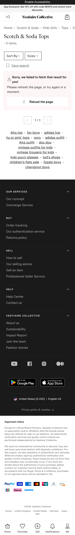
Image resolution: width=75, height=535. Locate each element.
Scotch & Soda (27, 27)
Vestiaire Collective (23, 315)
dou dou (45, 142)
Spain (64, 511)
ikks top (17, 132)
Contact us (14, 302)
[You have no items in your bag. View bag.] (67, 17)
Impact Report (16, 335)
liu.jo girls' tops (17, 137)
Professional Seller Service (25, 276)
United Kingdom (23, 511)
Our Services (16, 191)
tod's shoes (51, 157)
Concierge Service (19, 205)
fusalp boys (52, 162)
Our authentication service (25, 231)
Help (9, 289)
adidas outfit (54, 137)
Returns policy (16, 237)
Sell (9, 250)
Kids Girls (50, 27)
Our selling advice (19, 264)
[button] (67, 17)
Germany (54, 511)
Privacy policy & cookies (36, 410)
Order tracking (16, 225)
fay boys (33, 132)
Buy (9, 218)
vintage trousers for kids (35, 152)
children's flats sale (24, 162)
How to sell (14, 257)
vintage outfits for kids (35, 147)
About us (12, 323)
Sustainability (16, 329)
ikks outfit (26, 142)
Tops (64, 27)
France (8, 511)
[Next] (47, 120)
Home (8, 27)
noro (37, 137)
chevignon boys (37, 167)
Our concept (15, 199)
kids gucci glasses (24, 157)
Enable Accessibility (37, 2)
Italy (37, 513)
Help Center (14, 296)
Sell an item (14, 270)
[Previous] (28, 120)
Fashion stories (17, 347)
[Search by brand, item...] (8, 17)
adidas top (52, 132)
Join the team (16, 341)
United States (40, 511)
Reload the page (41, 101)
